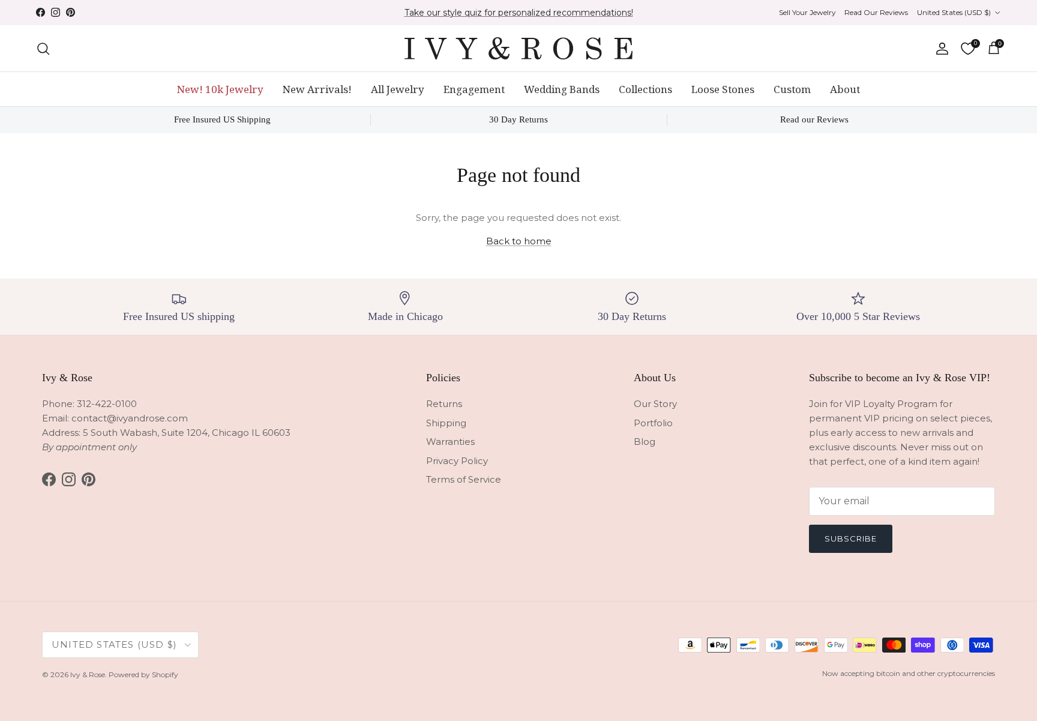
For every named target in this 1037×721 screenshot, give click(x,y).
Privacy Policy (457, 460)
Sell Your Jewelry (807, 12)
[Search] (43, 48)
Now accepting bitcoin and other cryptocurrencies (908, 673)
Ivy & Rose (87, 674)
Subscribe (851, 538)
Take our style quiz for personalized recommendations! (518, 12)
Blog (644, 441)
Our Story (655, 403)
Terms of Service (463, 479)
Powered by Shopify (143, 674)
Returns (444, 403)
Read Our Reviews (876, 12)
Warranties (450, 441)
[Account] (939, 48)
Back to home (519, 241)
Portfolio (653, 423)
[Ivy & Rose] (518, 48)
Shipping (446, 423)
